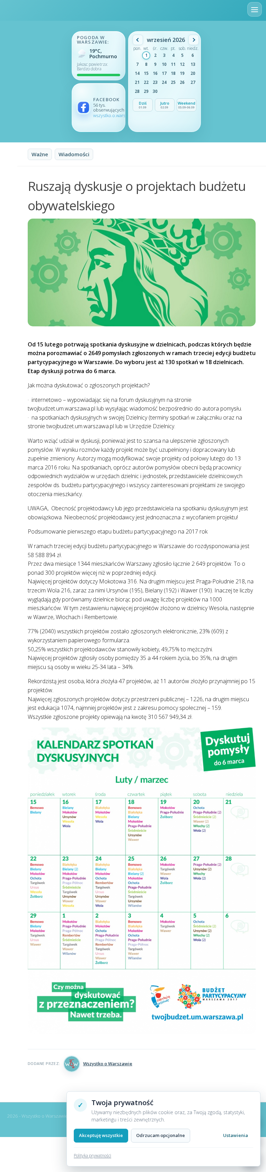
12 (182, 64)
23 (155, 82)
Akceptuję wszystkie (101, 1135)
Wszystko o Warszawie (107, 1063)
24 (164, 82)
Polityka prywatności (92, 1155)
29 (146, 91)
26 (182, 82)
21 (137, 82)
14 (137, 73)
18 (173, 73)
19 (182, 73)
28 (137, 91)
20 (192, 73)
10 (164, 64)
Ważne (40, 154)
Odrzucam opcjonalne (160, 1135)
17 (164, 73)
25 (173, 82)
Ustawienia (235, 1135)
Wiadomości (74, 154)
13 (192, 64)
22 (146, 82)
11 (173, 64)
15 (146, 73)
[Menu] (254, 9)
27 (192, 82)
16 (155, 73)
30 (155, 91)
